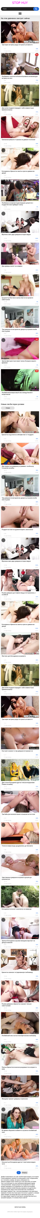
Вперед (24, 1172)
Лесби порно (16, 1211)
